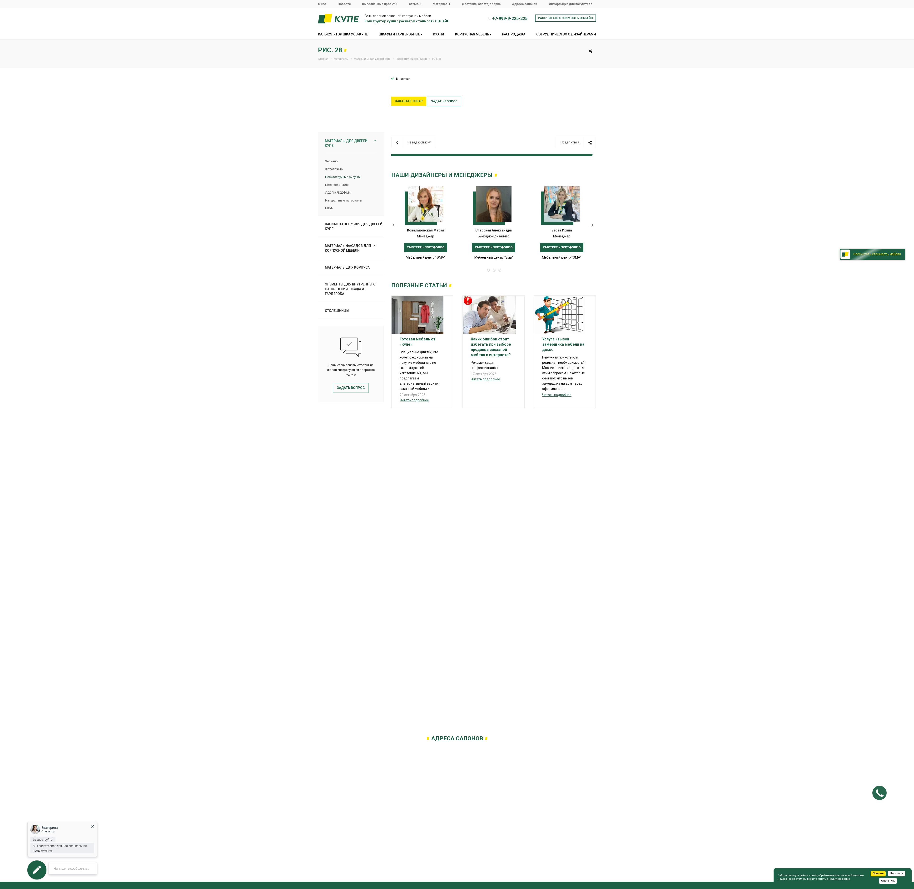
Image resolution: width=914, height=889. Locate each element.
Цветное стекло (337, 185)
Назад (394, 226)
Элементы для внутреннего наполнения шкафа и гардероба (350, 289)
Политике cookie (839, 878)
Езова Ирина (561, 230)
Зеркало (331, 161)
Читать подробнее (414, 400)
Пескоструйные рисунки (343, 177)
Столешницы (337, 311)
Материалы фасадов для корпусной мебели (348, 248)
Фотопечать (334, 169)
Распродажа (513, 34)
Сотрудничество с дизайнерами (566, 34)
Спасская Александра (493, 230)
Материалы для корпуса (347, 267)
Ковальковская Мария (425, 230)
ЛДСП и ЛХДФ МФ (338, 192)
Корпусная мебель (472, 34)
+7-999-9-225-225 (509, 18)
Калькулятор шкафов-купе (343, 34)
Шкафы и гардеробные (400, 34)
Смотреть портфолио (425, 247)
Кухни (438, 34)
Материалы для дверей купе (346, 143)
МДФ (329, 208)
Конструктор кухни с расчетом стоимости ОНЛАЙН (407, 21)
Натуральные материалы (343, 200)
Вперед (592, 226)
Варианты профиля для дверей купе (353, 226)
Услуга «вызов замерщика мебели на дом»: (563, 344)
